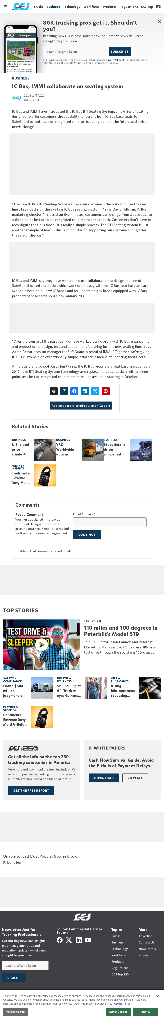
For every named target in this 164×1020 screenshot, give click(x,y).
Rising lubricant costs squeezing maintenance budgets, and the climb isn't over (123, 691)
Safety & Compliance (12, 680)
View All (135, 778)
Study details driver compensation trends (115, 449)
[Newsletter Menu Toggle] (158, 6)
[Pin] (106, 391)
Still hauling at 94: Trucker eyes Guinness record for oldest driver (69, 691)
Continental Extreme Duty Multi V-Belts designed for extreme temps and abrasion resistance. (21, 478)
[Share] (74, 391)
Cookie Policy (122, 1003)
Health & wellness (64, 680)
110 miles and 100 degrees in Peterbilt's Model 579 (121, 630)
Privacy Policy (81, 62)
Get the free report (31, 790)
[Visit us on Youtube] (88, 939)
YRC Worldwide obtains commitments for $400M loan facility (67, 449)
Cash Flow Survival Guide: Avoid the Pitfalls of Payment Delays (121, 763)
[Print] (54, 391)
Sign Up (14, 978)
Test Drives (93, 620)
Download (104, 778)
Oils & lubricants (120, 680)
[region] (82, 1005)
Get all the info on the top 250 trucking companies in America (39, 759)
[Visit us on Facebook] (60, 939)
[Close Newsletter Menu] (159, 21)
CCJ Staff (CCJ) (34, 95)
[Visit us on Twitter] (69, 939)
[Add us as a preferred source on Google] (64, 391)
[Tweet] (95, 391)
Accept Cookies (118, 1011)
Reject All (145, 1011)
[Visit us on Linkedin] (79, 939)
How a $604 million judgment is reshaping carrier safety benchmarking (14, 691)
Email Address (84, 514)
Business (20, 78)
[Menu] (5, 6)
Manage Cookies (16, 1011)
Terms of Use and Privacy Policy (104, 59)
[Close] (157, 996)
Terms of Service (102, 62)
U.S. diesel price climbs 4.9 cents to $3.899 (20, 449)
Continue (87, 535)
